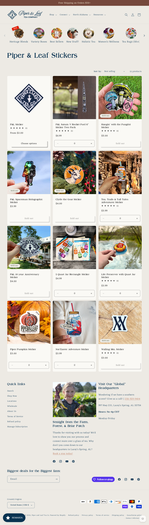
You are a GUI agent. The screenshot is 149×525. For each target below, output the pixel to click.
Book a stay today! (63, 454)
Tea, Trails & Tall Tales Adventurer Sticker (114, 200)
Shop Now (12, 396)
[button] (53, 15)
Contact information (134, 518)
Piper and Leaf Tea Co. (40, 515)
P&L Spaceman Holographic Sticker (26, 200)
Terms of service (102, 515)
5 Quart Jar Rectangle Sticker (72, 274)
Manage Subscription (17, 427)
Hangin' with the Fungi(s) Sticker (116, 125)
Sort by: (97, 71)
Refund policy (14, 421)
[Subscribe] (56, 479)
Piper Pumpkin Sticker (23, 349)
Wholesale (12, 406)
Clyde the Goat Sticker (68, 199)
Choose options (29, 143)
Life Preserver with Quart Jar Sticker (118, 275)
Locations (11, 401)
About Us (11, 411)
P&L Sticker (16, 124)
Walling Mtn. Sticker (112, 349)
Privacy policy (87, 515)
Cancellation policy (134, 515)
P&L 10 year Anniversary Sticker (24, 275)
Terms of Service (15, 416)
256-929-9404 (132, 399)
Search (10, 391)
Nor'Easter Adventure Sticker (72, 349)
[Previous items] (4, 35)
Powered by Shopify (58, 515)
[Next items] (144, 35)
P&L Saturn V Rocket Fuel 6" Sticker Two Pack (72, 125)
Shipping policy (118, 515)
